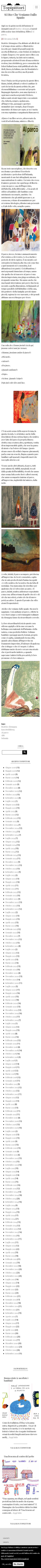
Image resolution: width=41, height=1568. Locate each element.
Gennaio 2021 (10, 969)
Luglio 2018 (10, 1060)
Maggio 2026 (10, 771)
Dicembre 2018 (11, 1047)
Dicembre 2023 (11, 862)
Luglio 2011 (10, 1320)
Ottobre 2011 (10, 1309)
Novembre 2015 (11, 1158)
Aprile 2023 (10, 885)
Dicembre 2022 (11, 899)
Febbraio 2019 (11, 1040)
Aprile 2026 (10, 774)
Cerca (25, 752)
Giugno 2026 (10, 767)
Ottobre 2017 (10, 1091)
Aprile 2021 (10, 959)
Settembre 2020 (11, 983)
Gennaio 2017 (10, 1114)
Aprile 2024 (10, 848)
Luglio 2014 (10, 1205)
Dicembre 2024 (11, 825)
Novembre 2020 (12, 976)
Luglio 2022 (10, 912)
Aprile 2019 (10, 1033)
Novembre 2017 (11, 1087)
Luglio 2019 (10, 1023)
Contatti (6, 1538)
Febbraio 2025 (11, 818)
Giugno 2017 (10, 1097)
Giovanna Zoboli (10, 39)
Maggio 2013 (10, 1249)
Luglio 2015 (10, 1168)
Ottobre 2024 (10, 831)
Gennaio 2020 (11, 1006)
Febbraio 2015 (11, 1185)
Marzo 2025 (10, 814)
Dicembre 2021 (11, 936)
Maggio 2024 (10, 845)
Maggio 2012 (10, 1286)
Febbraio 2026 (11, 781)
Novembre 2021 (11, 939)
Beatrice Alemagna (22, 29)
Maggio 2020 (10, 993)
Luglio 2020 (10, 986)
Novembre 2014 (11, 1195)
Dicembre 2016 (11, 1118)
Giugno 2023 (10, 878)
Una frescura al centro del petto (19, 1456)
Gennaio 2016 (10, 1151)
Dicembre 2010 (11, 1343)
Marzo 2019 (10, 1037)
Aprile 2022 (10, 922)
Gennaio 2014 (10, 1225)
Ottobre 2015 (10, 1161)
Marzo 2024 (10, 851)
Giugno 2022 (10, 916)
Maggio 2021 (10, 956)
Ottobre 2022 (10, 905)
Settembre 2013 (11, 1239)
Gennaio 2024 (11, 858)
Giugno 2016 (10, 1134)
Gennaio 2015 (10, 1188)
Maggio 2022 (10, 919)
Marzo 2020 (10, 1000)
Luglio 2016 (10, 1131)
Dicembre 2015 (11, 1155)
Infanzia (4, 738)
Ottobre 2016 (10, 1124)
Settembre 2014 (11, 1202)
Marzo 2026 (10, 777)
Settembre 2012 (11, 1276)
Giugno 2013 (10, 1245)
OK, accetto (6, 1564)
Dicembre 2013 (11, 1229)
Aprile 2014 (10, 1215)
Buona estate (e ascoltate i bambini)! (16, 1379)
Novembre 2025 (11, 791)
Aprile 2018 (10, 1070)
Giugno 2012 (10, 1282)
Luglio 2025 (10, 801)
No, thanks (18, 1564)
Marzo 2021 (10, 963)
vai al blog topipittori (20, 1448)
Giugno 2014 (10, 1208)
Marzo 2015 (10, 1182)
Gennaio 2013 (10, 1262)
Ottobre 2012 (10, 1272)
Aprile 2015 (9, 1178)
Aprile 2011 (9, 1330)
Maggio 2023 (10, 882)
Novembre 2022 (11, 902)
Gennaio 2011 (10, 1340)
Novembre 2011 (11, 1306)
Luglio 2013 (10, 1242)
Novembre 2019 (11, 1013)
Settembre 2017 (11, 1094)
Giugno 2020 (10, 990)
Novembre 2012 (11, 1269)
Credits (6, 1542)
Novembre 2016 (11, 1121)
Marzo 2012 (10, 1293)
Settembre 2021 (11, 946)
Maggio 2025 (10, 808)
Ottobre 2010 (10, 1350)
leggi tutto (13, 1437)
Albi (3, 735)
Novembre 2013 (11, 1232)
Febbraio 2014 (11, 1222)
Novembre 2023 (11, 865)
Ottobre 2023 (10, 868)
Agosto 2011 (10, 1316)
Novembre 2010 (11, 1347)
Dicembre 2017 (11, 1084)
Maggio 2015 (10, 1175)
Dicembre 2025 (11, 788)
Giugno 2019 (10, 1027)
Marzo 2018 (10, 1074)
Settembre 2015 (11, 1165)
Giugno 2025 (10, 804)
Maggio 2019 (10, 1030)
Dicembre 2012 (11, 1266)
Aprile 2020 (10, 996)
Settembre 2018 (11, 1057)
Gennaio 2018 (10, 1080)
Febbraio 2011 (11, 1336)
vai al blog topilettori (20, 1524)
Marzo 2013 (10, 1256)
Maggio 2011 (10, 1326)
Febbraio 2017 (11, 1111)
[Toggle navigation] (36, 7)
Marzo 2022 (10, 926)
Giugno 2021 (10, 953)
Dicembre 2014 (11, 1192)
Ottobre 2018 (10, 1053)
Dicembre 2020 (11, 973)
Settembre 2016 (11, 1128)
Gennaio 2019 (10, 1043)
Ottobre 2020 (10, 979)
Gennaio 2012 (10, 1299)
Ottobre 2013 (10, 1235)
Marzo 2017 (10, 1107)
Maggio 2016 (10, 1138)
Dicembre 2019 (11, 1010)
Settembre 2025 (11, 798)
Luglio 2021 (10, 949)
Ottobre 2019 (10, 1016)
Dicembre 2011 (11, 1303)
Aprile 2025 (10, 811)
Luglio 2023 (10, 875)
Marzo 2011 (10, 1333)
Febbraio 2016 (11, 1148)
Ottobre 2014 (10, 1198)
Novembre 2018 (11, 1050)
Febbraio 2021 (11, 966)
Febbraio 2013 (11, 1259)
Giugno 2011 (10, 1323)
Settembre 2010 (11, 1353)
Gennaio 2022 (11, 932)
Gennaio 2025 (10, 821)
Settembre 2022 (11, 909)
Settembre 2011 (11, 1313)
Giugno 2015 (10, 1171)
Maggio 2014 (10, 1212)
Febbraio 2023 (11, 892)
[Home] (13, 7)
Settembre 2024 (11, 835)
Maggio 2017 (10, 1101)
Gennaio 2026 (11, 784)
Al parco (4, 732)
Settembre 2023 (11, 872)
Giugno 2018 (10, 1064)
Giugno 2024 (10, 841)
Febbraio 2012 (11, 1296)
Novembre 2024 (11, 828)
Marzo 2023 (10, 889)
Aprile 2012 (10, 1289)
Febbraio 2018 (11, 1077)
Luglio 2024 (10, 838)
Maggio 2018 (10, 1067)
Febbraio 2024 (11, 855)
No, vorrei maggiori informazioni (15, 1559)
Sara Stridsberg (8, 729)
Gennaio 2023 (10, 895)
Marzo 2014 (10, 1219)
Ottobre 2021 (10, 942)
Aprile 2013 (9, 1252)
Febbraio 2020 (11, 1003)
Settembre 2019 (11, 1020)
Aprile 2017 (9, 1104)
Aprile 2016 (10, 1141)
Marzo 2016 (10, 1145)
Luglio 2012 (10, 1279)
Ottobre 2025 (10, 794)
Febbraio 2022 (11, 929)
